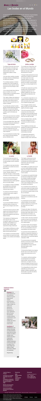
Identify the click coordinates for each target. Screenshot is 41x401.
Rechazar (31, 397)
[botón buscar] (30, 5)
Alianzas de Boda (18, 375)
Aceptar (36, 397)
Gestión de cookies (18, 392)
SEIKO (16, 374)
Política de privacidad (25, 392)
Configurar (26, 397)
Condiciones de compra (32, 392)
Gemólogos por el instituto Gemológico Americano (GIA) (8, 376)
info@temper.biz (33, 377)
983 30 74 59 (33, 376)
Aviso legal (6, 392)
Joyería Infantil (18, 377)
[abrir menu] (37, 5)
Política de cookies (12, 392)
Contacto (17, 380)
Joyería (16, 376)
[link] (11, 5)
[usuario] (32, 5)
